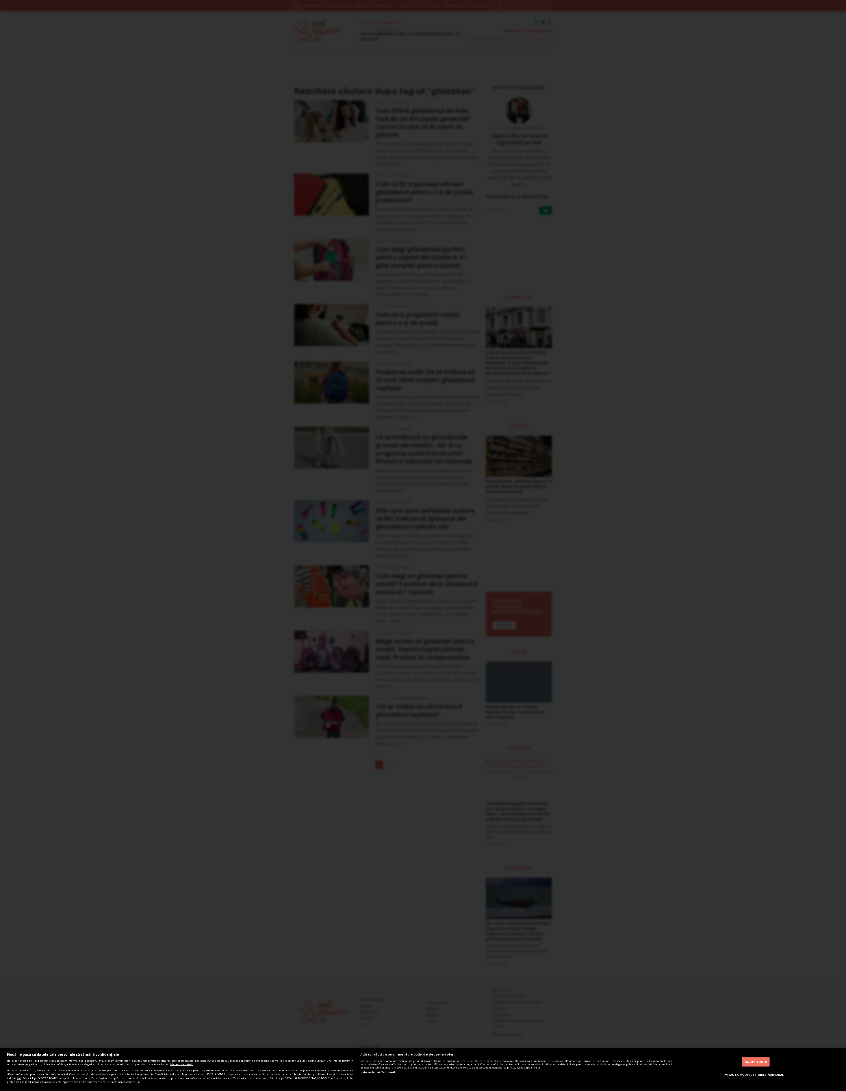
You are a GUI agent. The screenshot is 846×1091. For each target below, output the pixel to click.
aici (19, 1078)
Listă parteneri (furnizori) (377, 1072)
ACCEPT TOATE (756, 1062)
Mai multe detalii (181, 1064)
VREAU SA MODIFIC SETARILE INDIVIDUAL (754, 1074)
